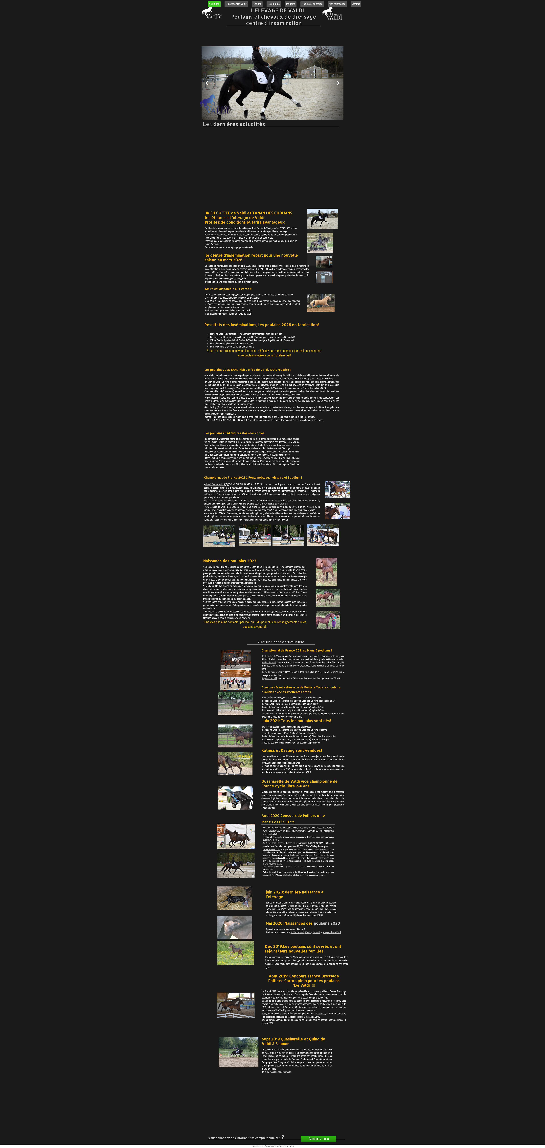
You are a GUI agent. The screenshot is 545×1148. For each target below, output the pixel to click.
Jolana (265, 1000)
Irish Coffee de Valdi (214, 484)
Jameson (276, 1007)
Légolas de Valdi (269, 678)
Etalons (257, 4)
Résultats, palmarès (312, 4)
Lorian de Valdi (269, 662)
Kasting (266, 837)
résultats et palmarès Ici (280, 1072)
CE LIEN (284, 503)
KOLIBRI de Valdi (271, 827)
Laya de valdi (269, 672)
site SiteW (290, 1146)
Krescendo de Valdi (332, 932)
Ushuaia (321, 1013)
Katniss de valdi (294, 906)
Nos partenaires (337, 4)
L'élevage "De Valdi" (236, 4)
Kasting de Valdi (312, 932)
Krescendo (278, 837)
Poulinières (274, 4)
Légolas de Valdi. (271, 570)
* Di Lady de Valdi (211, 567)
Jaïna (284, 1004)
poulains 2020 (327, 923)
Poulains (290, 4)
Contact (356, 4)
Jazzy (265, 1013)
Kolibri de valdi (297, 932)
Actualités (214, 4)
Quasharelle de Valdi (271, 849)
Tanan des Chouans (214, 234)
